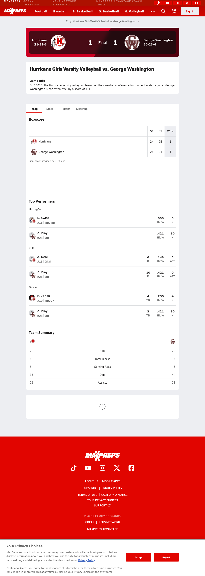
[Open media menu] (174, 11)
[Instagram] (177, 3)
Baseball (59, 11)
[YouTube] (167, 3)
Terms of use (87, 495)
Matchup (81, 109)
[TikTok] (158, 3)
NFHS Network (109, 522)
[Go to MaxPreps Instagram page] (102, 468)
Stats (49, 109)
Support (100, 505)
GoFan (89, 522)
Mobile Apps (111, 481)
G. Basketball (109, 11)
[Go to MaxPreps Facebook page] (131, 468)
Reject (166, 557)
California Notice (114, 495)
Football (40, 11)
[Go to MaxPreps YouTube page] (88, 468)
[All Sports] (153, 11)
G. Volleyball (134, 11)
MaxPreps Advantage (102, 529)
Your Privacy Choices (102, 500)
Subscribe (90, 488)
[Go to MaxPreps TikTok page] (73, 468)
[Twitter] (187, 3)
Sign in (190, 11)
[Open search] (163, 11)
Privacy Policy (111, 488)
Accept (139, 557)
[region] (102, 557)
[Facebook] (196, 3)
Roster (65, 109)
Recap (34, 109)
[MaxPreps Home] (15, 11)
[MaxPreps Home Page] (67, 21)
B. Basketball (82, 11)
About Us (91, 481)
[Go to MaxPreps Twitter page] (117, 468)
